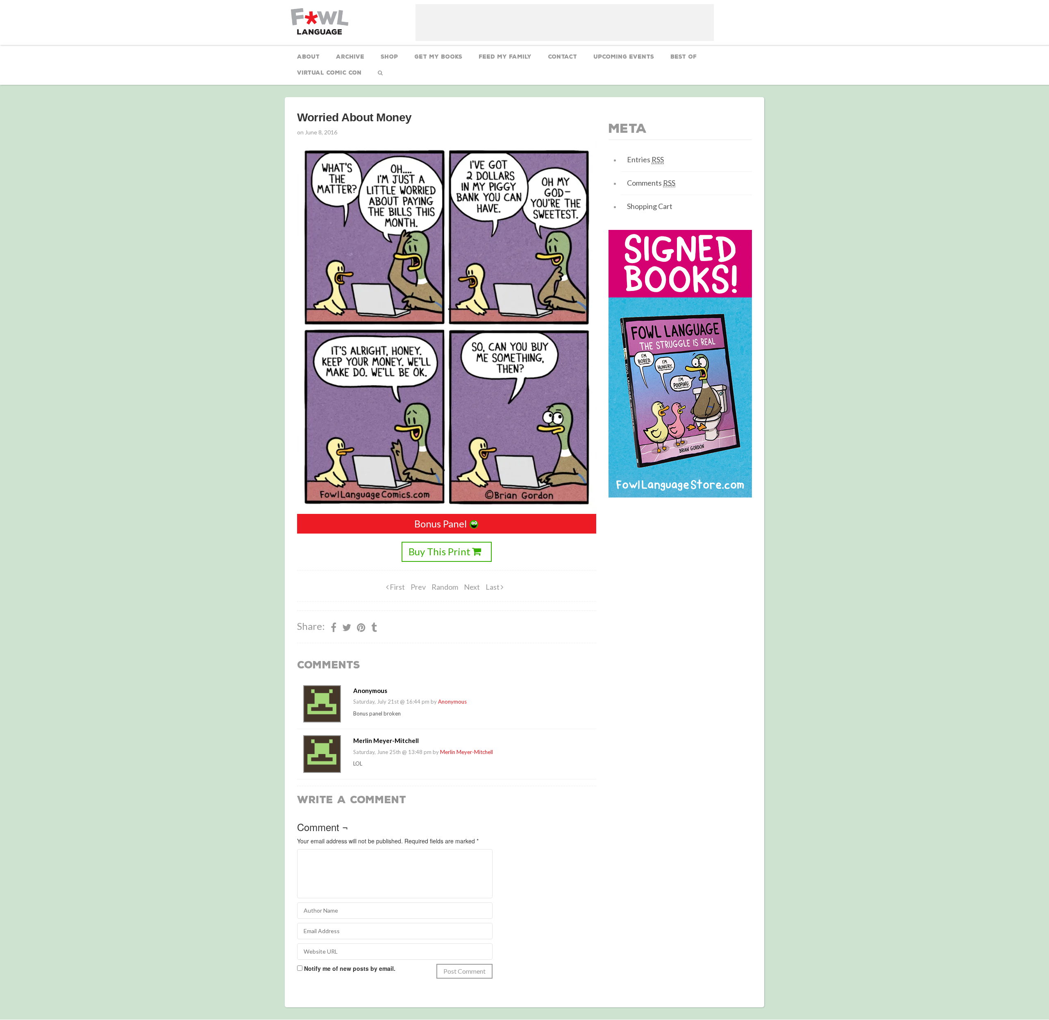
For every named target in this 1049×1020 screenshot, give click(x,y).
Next (472, 586)
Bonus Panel (440, 523)
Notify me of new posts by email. (349, 968)
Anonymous (452, 701)
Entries (645, 159)
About (308, 57)
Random (444, 586)
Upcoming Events (623, 57)
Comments (651, 182)
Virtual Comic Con (329, 73)
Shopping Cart (649, 206)
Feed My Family (505, 57)
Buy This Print (439, 551)
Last (493, 586)
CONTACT (562, 57)
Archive (350, 57)
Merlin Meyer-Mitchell (466, 752)
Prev (418, 586)
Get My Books (438, 57)
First (396, 586)
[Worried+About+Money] (361, 627)
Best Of (683, 57)
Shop (389, 57)
